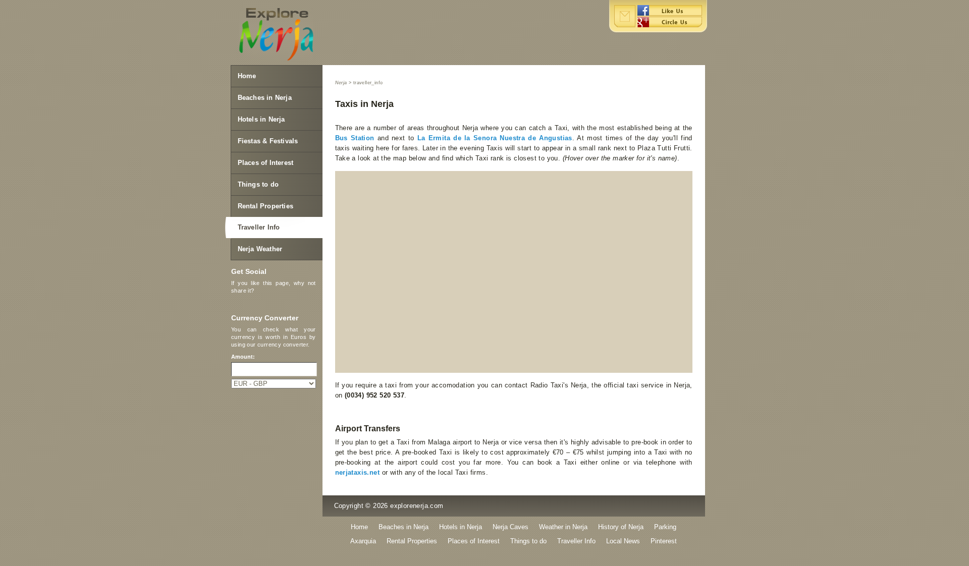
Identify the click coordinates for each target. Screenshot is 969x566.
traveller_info (368, 82)
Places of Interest (266, 162)
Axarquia (363, 541)
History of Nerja (620, 527)
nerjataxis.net (357, 472)
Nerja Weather (260, 249)
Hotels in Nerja (261, 119)
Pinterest (664, 541)
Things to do (258, 184)
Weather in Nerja (563, 527)
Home (247, 76)
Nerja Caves (510, 527)
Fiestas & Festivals (268, 141)
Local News (623, 541)
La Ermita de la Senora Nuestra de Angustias (494, 138)
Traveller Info (259, 227)
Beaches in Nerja (265, 97)
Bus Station (354, 138)
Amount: (243, 357)
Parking (665, 527)
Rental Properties (265, 206)
